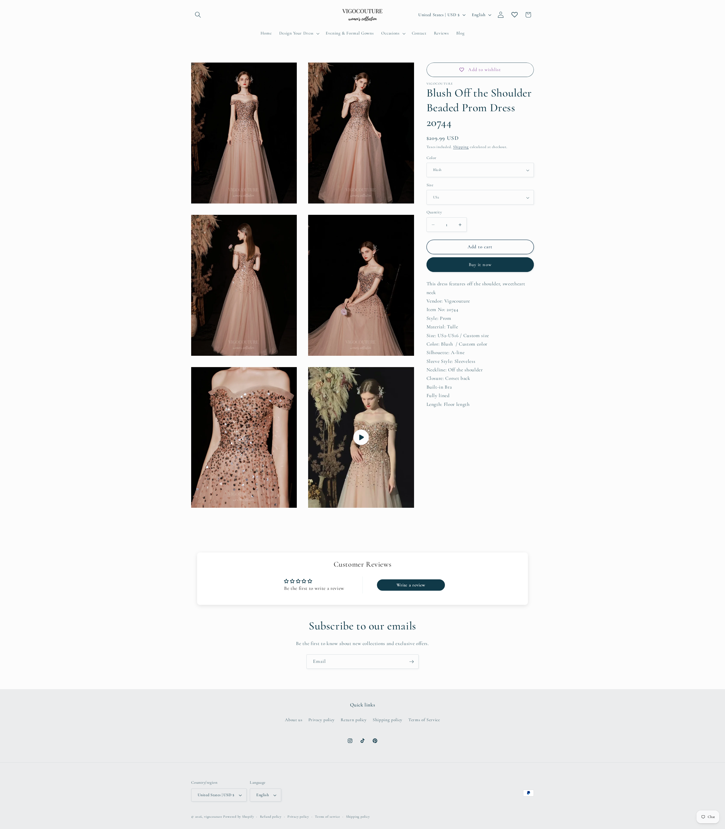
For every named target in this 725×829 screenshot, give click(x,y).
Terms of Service (424, 719)
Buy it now (480, 265)
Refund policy (271, 817)
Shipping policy (387, 719)
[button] (198, 15)
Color (431, 157)
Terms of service (327, 817)
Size (430, 185)
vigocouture (213, 817)
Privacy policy (321, 719)
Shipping (461, 147)
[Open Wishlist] (514, 15)
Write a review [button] (410, 585)
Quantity (434, 212)
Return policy (354, 719)
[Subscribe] (411, 661)
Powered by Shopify (238, 817)
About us (293, 719)
